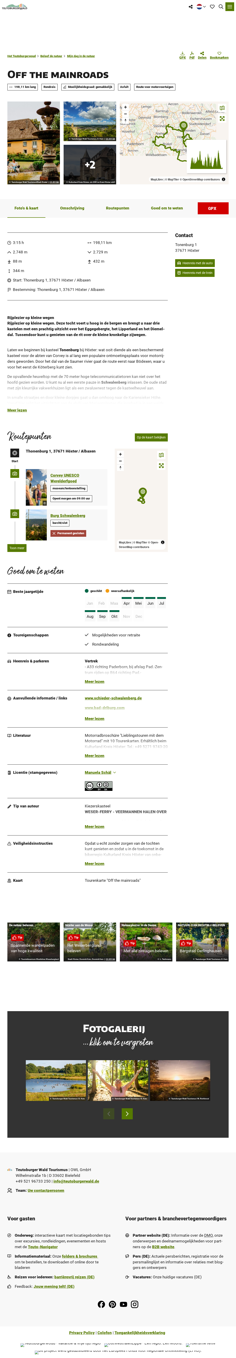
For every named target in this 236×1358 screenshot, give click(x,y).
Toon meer (16, 548)
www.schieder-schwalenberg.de (113, 698)
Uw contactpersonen (46, 1190)
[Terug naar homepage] (14, 7)
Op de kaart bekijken (151, 437)
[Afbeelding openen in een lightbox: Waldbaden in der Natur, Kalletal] (118, 1080)
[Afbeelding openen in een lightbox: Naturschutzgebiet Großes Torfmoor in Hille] (180, 1080)
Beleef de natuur (51, 56)
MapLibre (157, 179)
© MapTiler (172, 179)
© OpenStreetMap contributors (200, 179)
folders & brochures (80, 1256)
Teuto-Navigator (43, 1247)
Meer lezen (17, 410)
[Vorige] (108, 1113)
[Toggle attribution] (223, 179)
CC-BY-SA (54, 182)
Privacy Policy (82, 1333)
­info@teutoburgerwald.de (76, 1181)
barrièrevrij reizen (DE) (74, 1277)
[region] (174, 143)
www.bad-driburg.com (105, 708)
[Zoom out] (125, 113)
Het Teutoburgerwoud (21, 56)
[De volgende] (127, 1113)
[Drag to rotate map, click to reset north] (125, 120)
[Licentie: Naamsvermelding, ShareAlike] (98, 789)
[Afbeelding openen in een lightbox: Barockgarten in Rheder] (33, 143)
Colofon (104, 1333)
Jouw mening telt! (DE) (54, 1286)
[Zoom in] (125, 107)
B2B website (163, 1247)
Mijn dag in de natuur (81, 56)
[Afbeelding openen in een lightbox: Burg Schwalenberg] (90, 164)
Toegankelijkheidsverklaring (140, 1333)
